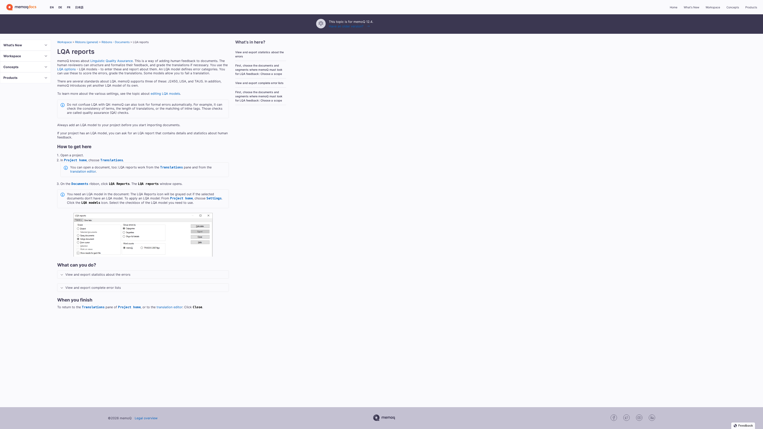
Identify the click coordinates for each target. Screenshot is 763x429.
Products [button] (751, 7)
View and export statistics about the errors (259, 54)
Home (673, 7)
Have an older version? (346, 26)
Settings (214, 198)
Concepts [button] (732, 7)
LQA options (66, 69)
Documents (79, 184)
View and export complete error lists (259, 83)
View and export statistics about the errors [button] (97, 274)
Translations (111, 160)
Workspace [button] (713, 7)
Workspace (64, 42)
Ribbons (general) (86, 42)
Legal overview (146, 418)
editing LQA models (165, 94)
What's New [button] (691, 7)
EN (52, 7)
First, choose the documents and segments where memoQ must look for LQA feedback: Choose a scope (258, 69)
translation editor (83, 171)
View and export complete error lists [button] (93, 288)
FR (68, 7)
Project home (75, 160)
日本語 (79, 7)
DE (60, 7)
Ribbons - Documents (116, 42)
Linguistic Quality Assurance (111, 61)
